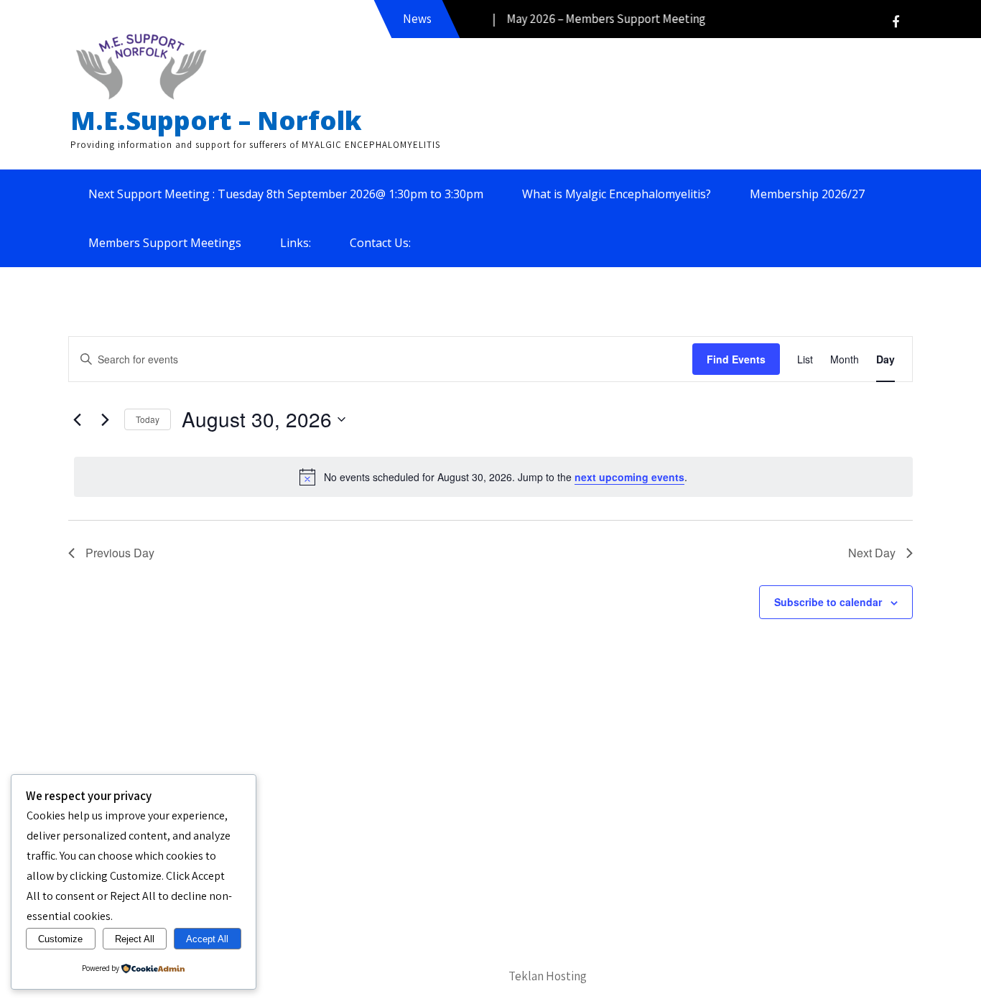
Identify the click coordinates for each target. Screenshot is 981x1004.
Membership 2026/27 (807, 194)
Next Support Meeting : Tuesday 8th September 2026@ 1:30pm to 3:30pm (285, 194)
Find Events (736, 359)
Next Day (872, 552)
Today (147, 419)
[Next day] (104, 419)
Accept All (207, 939)
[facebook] (895, 21)
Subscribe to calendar (828, 602)
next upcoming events (629, 477)
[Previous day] (76, 419)
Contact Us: (380, 243)
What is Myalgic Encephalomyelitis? (616, 194)
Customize (60, 939)
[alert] (493, 477)
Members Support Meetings (164, 243)
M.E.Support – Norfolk (216, 120)
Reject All (134, 939)
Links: (295, 243)
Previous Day (119, 552)
